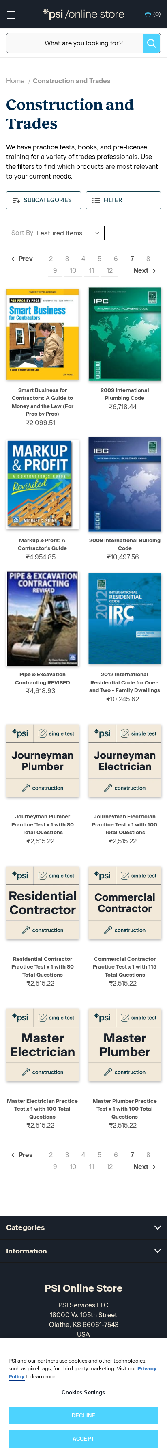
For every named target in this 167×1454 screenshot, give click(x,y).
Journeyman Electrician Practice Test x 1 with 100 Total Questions (124, 824)
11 (91, 270)
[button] (43, 200)
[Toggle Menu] (11, 14)
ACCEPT (83, 1439)
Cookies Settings (83, 1392)
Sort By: (23, 233)
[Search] (151, 43)
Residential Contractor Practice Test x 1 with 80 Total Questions (42, 967)
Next (141, 270)
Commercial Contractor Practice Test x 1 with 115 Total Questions (124, 967)
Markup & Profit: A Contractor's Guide (42, 544)
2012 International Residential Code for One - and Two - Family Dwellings (124, 682)
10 (73, 270)
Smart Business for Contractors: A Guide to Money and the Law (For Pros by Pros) (42, 402)
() (157, 14)
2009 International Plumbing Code (125, 394)
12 (110, 270)
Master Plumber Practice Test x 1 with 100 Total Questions (125, 1109)
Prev (25, 259)
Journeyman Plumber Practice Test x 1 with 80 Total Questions (42, 824)
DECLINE (83, 1416)
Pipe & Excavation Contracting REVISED (42, 678)
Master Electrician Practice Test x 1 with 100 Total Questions (42, 1109)
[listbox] (69, 233)
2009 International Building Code (125, 544)
